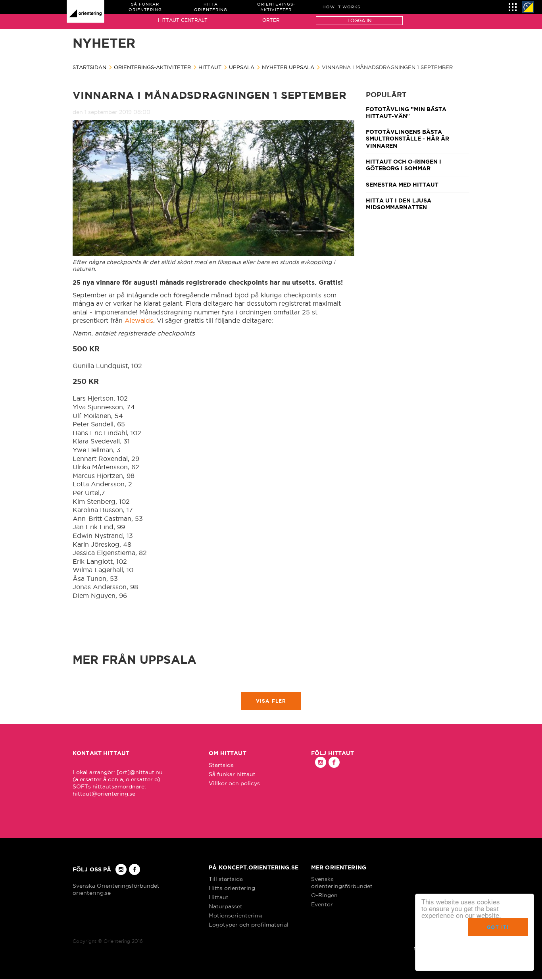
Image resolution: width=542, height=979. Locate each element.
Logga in (359, 20)
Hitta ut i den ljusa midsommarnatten (398, 203)
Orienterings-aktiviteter (152, 67)
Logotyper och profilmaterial (248, 924)
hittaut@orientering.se (104, 793)
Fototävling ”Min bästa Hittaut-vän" (406, 112)
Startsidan (89, 67)
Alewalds (139, 320)
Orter (271, 20)
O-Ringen (324, 895)
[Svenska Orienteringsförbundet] (528, 7)
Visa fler (271, 700)
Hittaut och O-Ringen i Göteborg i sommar (403, 165)
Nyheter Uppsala (288, 67)
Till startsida (226, 879)
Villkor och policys (234, 783)
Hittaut (209, 67)
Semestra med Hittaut (402, 184)
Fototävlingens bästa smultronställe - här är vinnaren (407, 139)
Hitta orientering (232, 888)
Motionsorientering (235, 915)
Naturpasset (225, 906)
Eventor (322, 904)
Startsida (221, 765)
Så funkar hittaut (232, 774)
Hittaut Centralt (183, 20)
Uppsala (241, 67)
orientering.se (92, 893)
